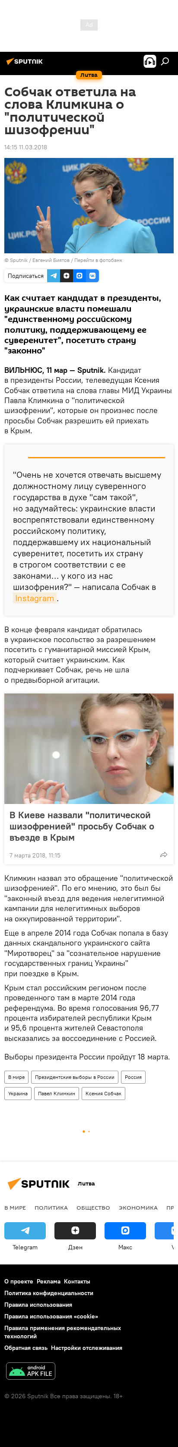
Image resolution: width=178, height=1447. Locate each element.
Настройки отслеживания (86, 1348)
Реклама (48, 1281)
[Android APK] (30, 1372)
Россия (133, 1077)
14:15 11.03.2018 (25, 147)
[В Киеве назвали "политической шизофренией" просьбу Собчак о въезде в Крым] (89, 749)
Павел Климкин (56, 1093)
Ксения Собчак (103, 1093)
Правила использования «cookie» (51, 1316)
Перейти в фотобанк (98, 260)
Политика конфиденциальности (48, 1293)
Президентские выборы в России (74, 1077)
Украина (18, 1093)
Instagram (34, 598)
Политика (51, 1207)
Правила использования (38, 1304)
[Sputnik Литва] (26, 65)
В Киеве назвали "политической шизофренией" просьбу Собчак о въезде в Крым (82, 826)
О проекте (18, 1281)
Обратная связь (26, 1348)
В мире (16, 1077)
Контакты (77, 1281)
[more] (163, 854)
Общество (93, 1207)
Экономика (138, 1207)
